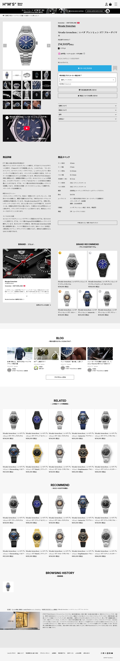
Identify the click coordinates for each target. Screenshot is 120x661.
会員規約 (54, 653)
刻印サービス (70, 653)
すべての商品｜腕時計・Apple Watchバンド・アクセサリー (26, 609)
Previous (5, 45)
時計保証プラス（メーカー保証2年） (70, 75)
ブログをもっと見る (60, 377)
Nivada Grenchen (67, 26)
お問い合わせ (86, 653)
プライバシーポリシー (45, 653)
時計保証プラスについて (65, 83)
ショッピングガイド (11, 653)
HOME (9, 609)
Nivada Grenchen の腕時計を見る (14, 299)
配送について (63, 110)
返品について (21, 653)
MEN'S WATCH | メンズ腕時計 (49, 609)
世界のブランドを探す (42, 305)
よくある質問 (78, 653)
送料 (60, 114)
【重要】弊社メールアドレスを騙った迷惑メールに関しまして (22, 15)
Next (48, 45)
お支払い (61, 119)
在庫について (63, 106)
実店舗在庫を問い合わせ (88, 90)
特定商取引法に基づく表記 (32, 653)
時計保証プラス (61, 653)
